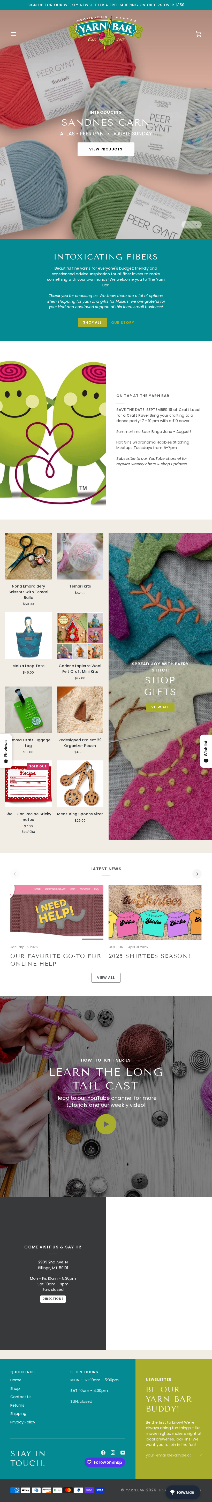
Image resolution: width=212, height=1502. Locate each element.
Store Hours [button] (84, 1372)
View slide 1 (186, 224)
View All (160, 707)
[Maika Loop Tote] (28, 635)
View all (106, 977)
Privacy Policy (22, 1422)
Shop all (92, 322)
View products (106, 149)
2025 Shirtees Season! (150, 955)
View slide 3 (193, 224)
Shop (15, 1388)
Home (15, 1380)
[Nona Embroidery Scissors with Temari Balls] (28, 556)
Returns (17, 1405)
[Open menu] (18, 34)
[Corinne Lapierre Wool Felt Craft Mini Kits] (80, 635)
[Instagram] (113, 1452)
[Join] (197, 1455)
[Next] (197, 874)
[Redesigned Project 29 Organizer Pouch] (80, 710)
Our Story (122, 322)
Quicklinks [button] (22, 1372)
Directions (52, 1299)
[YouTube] (122, 1452)
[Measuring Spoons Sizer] (80, 783)
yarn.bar (135, 1490)
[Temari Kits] (80, 556)
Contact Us (21, 1396)
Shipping (18, 1413)
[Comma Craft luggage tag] (28, 710)
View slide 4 (196, 224)
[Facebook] (103, 1452)
